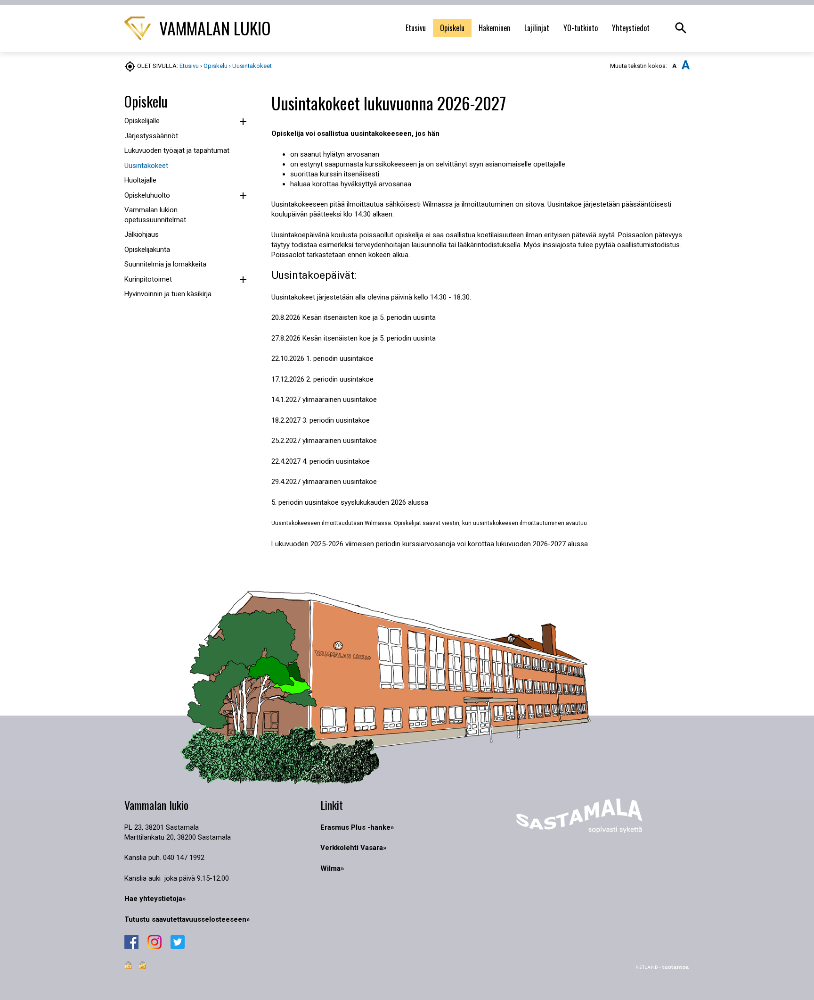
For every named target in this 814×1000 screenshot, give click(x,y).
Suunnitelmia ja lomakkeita (165, 264)
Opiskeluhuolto (147, 195)
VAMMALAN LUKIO (213, 27)
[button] (243, 122)
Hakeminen (494, 27)
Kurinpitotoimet (148, 279)
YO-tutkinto (580, 27)
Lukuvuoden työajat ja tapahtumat (176, 150)
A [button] (674, 65)
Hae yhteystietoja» (155, 898)
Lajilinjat (536, 27)
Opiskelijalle (142, 121)
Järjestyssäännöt (151, 136)
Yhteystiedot (631, 27)
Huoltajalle (140, 180)
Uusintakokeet (252, 65)
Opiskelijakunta (147, 249)
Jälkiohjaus (141, 234)
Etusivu (416, 27)
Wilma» (332, 868)
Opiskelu (452, 27)
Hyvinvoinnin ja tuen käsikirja (168, 294)
